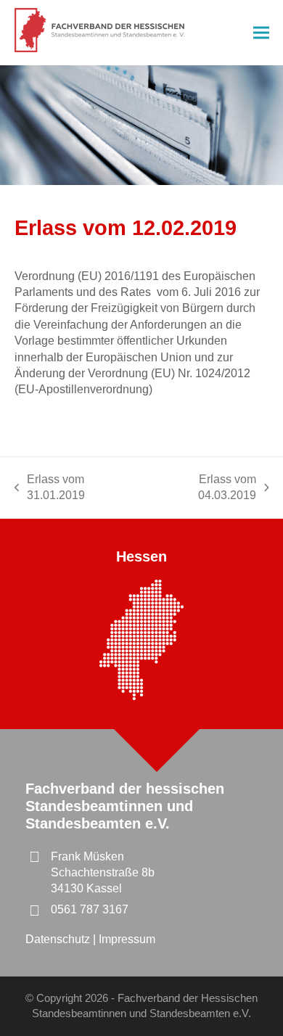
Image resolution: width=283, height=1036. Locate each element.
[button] (261, 33)
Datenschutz (59, 939)
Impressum (127, 939)
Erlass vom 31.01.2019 (50, 488)
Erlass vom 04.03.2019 (202, 488)
